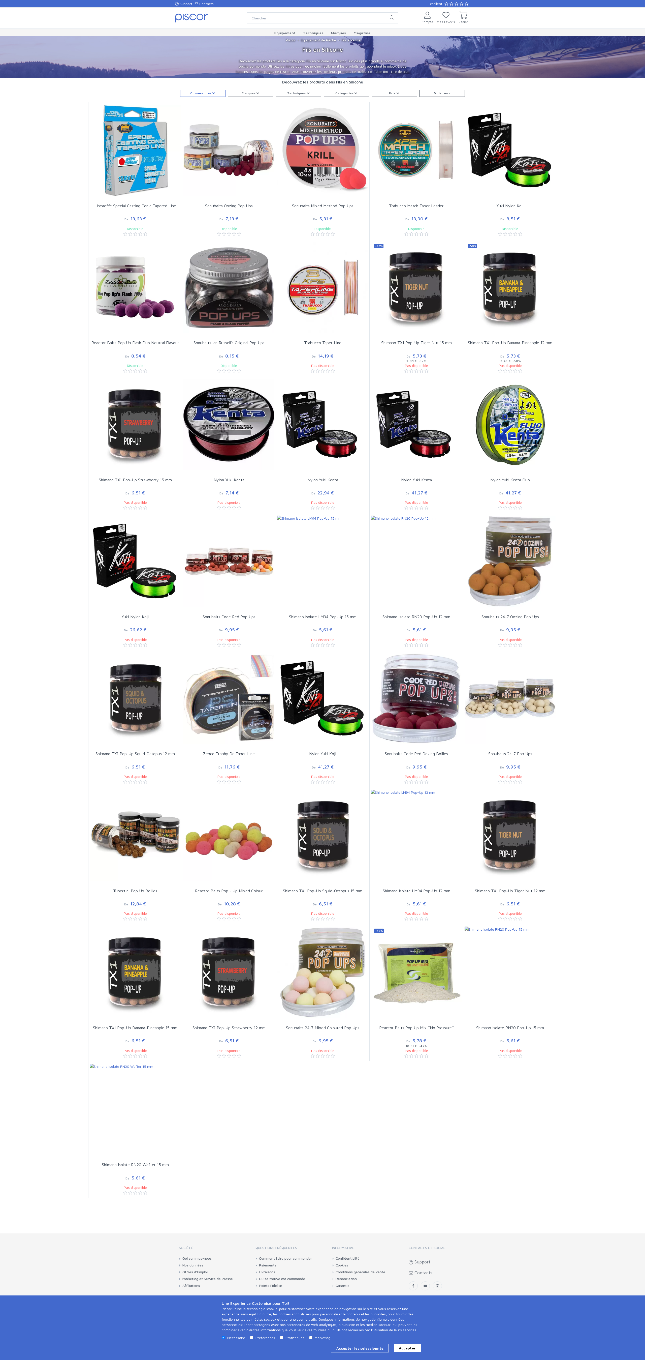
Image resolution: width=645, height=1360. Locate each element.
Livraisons (267, 1272)
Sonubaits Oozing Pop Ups (229, 205)
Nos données (192, 1265)
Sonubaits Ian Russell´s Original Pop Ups (229, 342)
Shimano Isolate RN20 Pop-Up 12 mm (416, 616)
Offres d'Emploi (195, 1272)
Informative (343, 1248)
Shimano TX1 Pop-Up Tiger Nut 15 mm (416, 342)
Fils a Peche (351, 40)
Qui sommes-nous (197, 1258)
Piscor (291, 40)
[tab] (207, 1249)
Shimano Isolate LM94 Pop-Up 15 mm (323, 616)
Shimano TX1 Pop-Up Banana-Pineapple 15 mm (135, 1027)
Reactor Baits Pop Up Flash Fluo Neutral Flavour (135, 342)
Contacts (206, 4)
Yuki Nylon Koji (510, 205)
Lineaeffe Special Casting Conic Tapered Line (135, 205)
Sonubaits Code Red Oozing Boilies (416, 753)
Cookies (342, 1265)
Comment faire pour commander (285, 1258)
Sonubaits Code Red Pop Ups (229, 616)
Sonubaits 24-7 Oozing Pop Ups (510, 616)
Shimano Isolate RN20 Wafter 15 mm (135, 1164)
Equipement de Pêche (318, 40)
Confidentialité (348, 1258)
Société (186, 1248)
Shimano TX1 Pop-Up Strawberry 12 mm (229, 1027)
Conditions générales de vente (360, 1272)
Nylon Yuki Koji (322, 753)
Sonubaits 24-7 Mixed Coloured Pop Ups (322, 1027)
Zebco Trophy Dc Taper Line (229, 753)
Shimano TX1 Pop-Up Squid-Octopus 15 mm (322, 891)
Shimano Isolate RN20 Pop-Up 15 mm (510, 1027)
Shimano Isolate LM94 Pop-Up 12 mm (416, 891)
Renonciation (346, 1279)
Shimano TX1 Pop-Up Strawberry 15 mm (135, 480)
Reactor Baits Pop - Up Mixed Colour (229, 891)
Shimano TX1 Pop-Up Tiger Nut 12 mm (510, 891)
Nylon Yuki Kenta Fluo (510, 480)
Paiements (267, 1265)
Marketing (322, 1338)
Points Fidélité (270, 1286)
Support (185, 4)
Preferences (265, 1338)
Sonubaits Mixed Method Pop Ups (322, 205)
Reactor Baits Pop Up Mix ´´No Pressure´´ (416, 1027)
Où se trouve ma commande (282, 1279)
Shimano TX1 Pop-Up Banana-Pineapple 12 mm (510, 342)
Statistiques (294, 1338)
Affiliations (191, 1286)
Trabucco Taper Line (322, 342)
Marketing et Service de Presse (207, 1279)
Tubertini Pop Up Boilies (135, 891)
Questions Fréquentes (276, 1248)
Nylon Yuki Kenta (229, 480)
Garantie (342, 1286)
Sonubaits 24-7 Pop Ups (510, 753)
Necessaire (236, 1338)
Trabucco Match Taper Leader (416, 205)
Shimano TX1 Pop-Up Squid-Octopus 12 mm (135, 753)
